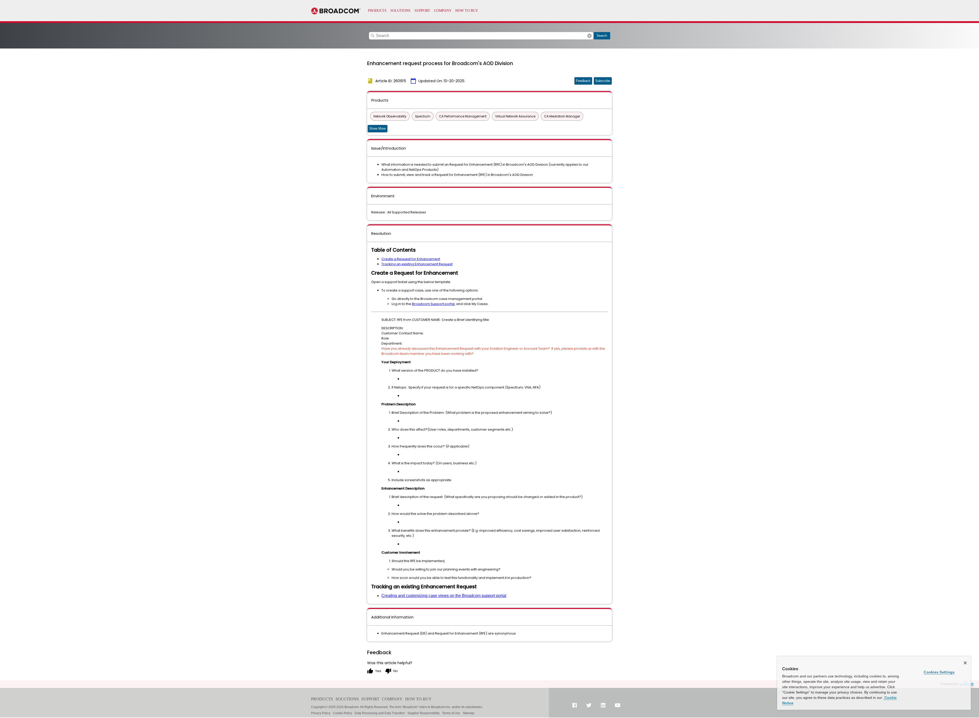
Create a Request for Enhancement (410, 259)
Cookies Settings (939, 672)
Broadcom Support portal (433, 303)
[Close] (965, 662)
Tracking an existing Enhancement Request (417, 264)
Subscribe (602, 81)
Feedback (583, 81)
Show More (377, 128)
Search (602, 36)
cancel (589, 35)
